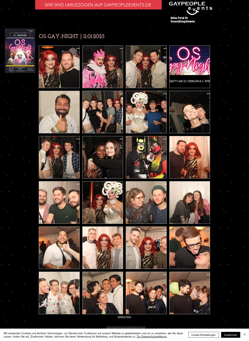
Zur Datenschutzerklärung (152, 336)
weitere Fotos (124, 317)
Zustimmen (230, 335)
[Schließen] (244, 335)
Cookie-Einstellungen (203, 335)
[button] (59, 67)
